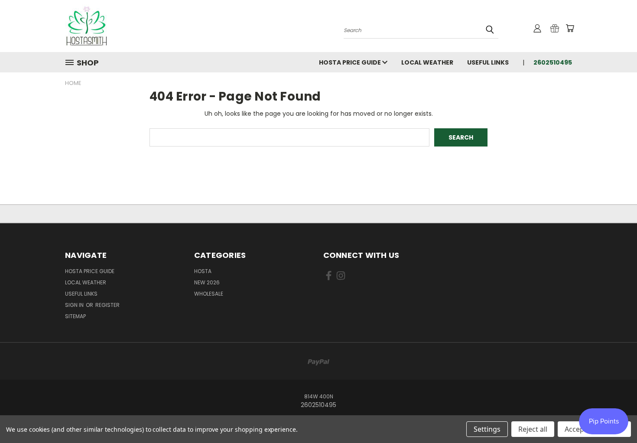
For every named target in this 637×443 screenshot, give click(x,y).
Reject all (532, 429)
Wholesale (208, 293)
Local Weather (427, 62)
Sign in (75, 305)
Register (107, 305)
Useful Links (488, 62)
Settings (487, 429)
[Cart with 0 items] (570, 28)
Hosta (202, 271)
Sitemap (75, 316)
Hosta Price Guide (350, 62)
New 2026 (207, 282)
